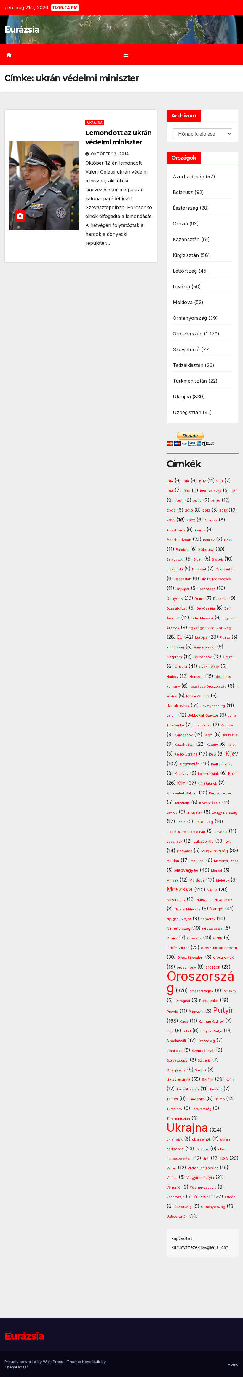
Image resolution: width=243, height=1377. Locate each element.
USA (224, 1158)
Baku (228, 540)
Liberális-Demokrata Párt (186, 832)
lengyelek (194, 812)
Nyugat (216, 909)
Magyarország (214, 850)
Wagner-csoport (203, 1187)
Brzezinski (175, 569)
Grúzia (180, 224)
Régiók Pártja (211, 1031)
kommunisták (208, 774)
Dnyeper (182, 589)
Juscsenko (202, 725)
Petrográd (182, 1001)
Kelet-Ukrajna (185, 754)
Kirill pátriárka (221, 764)
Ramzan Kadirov (211, 1021)
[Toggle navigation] (126, 55)
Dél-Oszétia (205, 608)
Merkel (216, 871)
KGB (212, 754)
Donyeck (175, 598)
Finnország (175, 647)
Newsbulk (91, 1361)
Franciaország (204, 647)
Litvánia (181, 287)
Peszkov (229, 991)
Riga (170, 1031)
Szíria (230, 1080)
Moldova (183, 302)
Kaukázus (230, 735)
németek (208, 919)
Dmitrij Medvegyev (216, 579)
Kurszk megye (220, 793)
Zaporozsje (175, 1197)
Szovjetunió (186, 349)
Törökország (201, 1109)
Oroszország (187, 334)
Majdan (173, 861)
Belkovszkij (175, 560)
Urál (206, 1159)
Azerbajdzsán (188, 176)
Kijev (232, 753)
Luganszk (174, 841)
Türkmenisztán (190, 381)
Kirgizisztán (186, 255)
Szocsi (200, 1070)
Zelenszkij (203, 1196)
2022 (190, 520)
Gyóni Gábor (209, 667)
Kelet (231, 745)
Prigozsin (196, 1012)
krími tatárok (207, 784)
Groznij (228, 657)
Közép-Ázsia (209, 803)
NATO (212, 890)
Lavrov (172, 812)
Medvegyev (186, 870)
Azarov (199, 530)
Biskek (217, 559)
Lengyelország (224, 812)
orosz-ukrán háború (219, 948)
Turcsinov (174, 1109)
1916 (186, 481)
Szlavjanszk (176, 1070)
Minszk (172, 880)
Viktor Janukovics (203, 1168)
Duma (199, 599)
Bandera (182, 550)
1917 (202, 481)
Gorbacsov (202, 657)
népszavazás (212, 929)
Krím (181, 783)
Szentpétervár (203, 1051)
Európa (201, 637)
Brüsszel (199, 569)
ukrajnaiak (175, 1139)
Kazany (212, 745)
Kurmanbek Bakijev (182, 793)
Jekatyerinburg (212, 706)
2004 (179, 501)
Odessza (194, 938)
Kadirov (227, 725)
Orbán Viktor (178, 948)
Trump (219, 1099)
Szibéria (204, 1061)
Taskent (216, 1089)
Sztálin (207, 1079)
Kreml (233, 773)
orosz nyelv (186, 967)
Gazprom (174, 657)
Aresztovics (176, 530)
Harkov (172, 677)
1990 (186, 491)
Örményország (190, 318)
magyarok (184, 851)
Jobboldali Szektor (203, 715)
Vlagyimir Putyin (200, 1177)
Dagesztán (183, 579)
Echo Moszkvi (202, 618)
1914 (170, 481)
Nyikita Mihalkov (187, 909)
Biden (198, 560)
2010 (189, 510)
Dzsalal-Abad (177, 608)
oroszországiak (201, 991)
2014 (171, 520)
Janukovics (178, 705)
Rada (184, 1021)
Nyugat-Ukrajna (179, 919)
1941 (170, 491)
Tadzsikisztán (188, 365)
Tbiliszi (172, 1099)
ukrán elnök (201, 1139)
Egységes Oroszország (210, 628)
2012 (206, 511)
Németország (179, 928)
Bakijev (209, 540)
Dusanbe (220, 599)
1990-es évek (210, 491)
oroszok (212, 967)
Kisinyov (181, 774)
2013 (223, 510)
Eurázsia (21, 29)
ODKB (217, 938)
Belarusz (183, 192)
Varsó (171, 1168)
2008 (215, 501)
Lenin (181, 822)
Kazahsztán (186, 239)
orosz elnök (223, 957)
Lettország (185, 271)
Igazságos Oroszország (207, 686)
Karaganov (184, 735)
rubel (187, 1031)
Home (233, 1364)
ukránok (202, 1149)
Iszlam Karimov (197, 696)
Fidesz (225, 638)
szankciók (175, 1051)
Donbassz (207, 589)
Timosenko (196, 1099)
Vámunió (173, 1187)
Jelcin (172, 715)
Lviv (228, 841)
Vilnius (172, 1178)
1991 (234, 491)
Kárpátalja (182, 803)
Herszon (196, 677)
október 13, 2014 (110, 154)
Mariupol (197, 861)
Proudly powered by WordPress (34, 1361)
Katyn (208, 735)
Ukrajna (95, 122)
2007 (197, 501)
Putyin (224, 1010)
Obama (172, 938)
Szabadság (206, 1041)
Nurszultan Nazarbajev (214, 900)
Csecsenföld (225, 569)
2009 (171, 511)
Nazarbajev (176, 900)
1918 (219, 481)
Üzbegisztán (187, 412)
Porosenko (208, 1001)
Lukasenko (204, 841)
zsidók (230, 1197)
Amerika (210, 520)
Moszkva (180, 889)
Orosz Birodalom (190, 958)
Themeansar (16, 1367)
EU (180, 637)
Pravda (172, 1011)
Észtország (185, 208)
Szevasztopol (177, 1060)
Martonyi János (226, 861)
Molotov (222, 880)
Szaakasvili (176, 1041)
